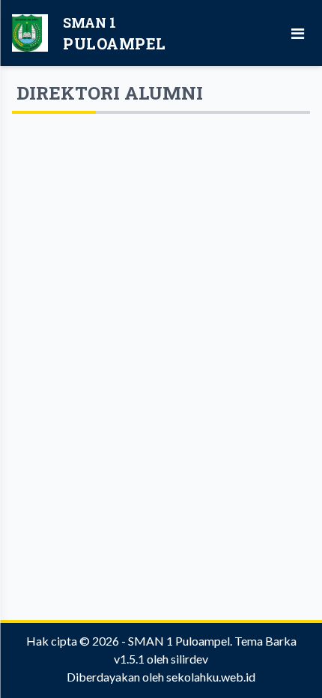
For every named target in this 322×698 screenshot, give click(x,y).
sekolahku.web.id (210, 677)
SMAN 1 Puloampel (179, 641)
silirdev (189, 659)
